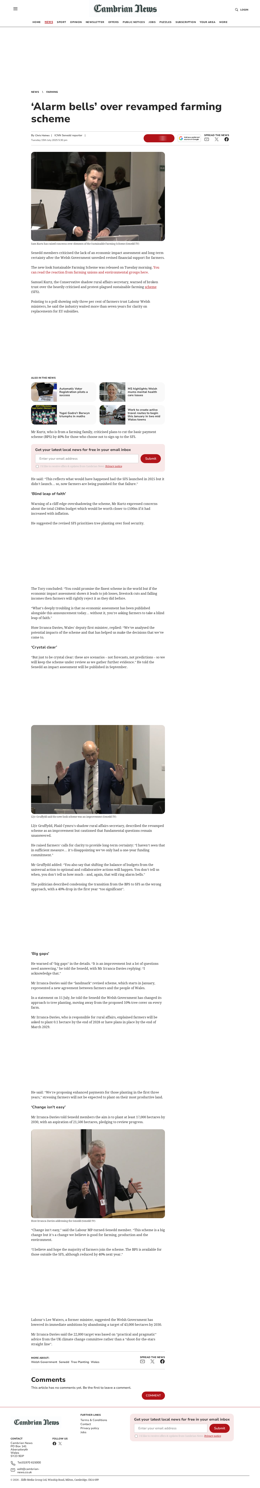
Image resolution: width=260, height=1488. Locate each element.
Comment (153, 1395)
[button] (15, 9)
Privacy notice (113, 466)
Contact (85, 1424)
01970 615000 (31, 1462)
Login (244, 9)
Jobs (83, 1432)
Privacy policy (89, 1428)
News (35, 92)
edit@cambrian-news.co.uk (28, 1470)
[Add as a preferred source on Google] (189, 138)
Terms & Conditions (93, 1420)
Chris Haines (42, 135)
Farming (52, 92)
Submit (150, 458)
